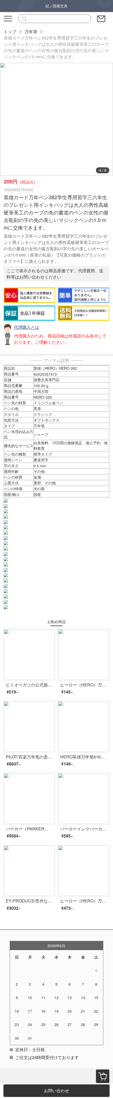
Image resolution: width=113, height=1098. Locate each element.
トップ (10, 32)
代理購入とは (26, 327)
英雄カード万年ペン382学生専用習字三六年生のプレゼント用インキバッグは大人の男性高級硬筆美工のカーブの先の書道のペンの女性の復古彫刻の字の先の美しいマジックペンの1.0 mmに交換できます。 (56, 47)
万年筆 (31, 32)
